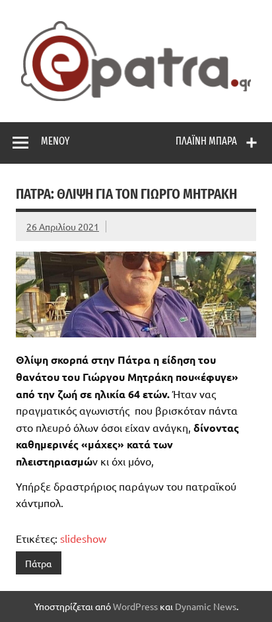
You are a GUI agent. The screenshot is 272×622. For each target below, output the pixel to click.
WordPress (135, 606)
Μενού (55, 141)
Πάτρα (38, 563)
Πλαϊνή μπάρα (206, 141)
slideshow (83, 538)
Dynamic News (205, 606)
